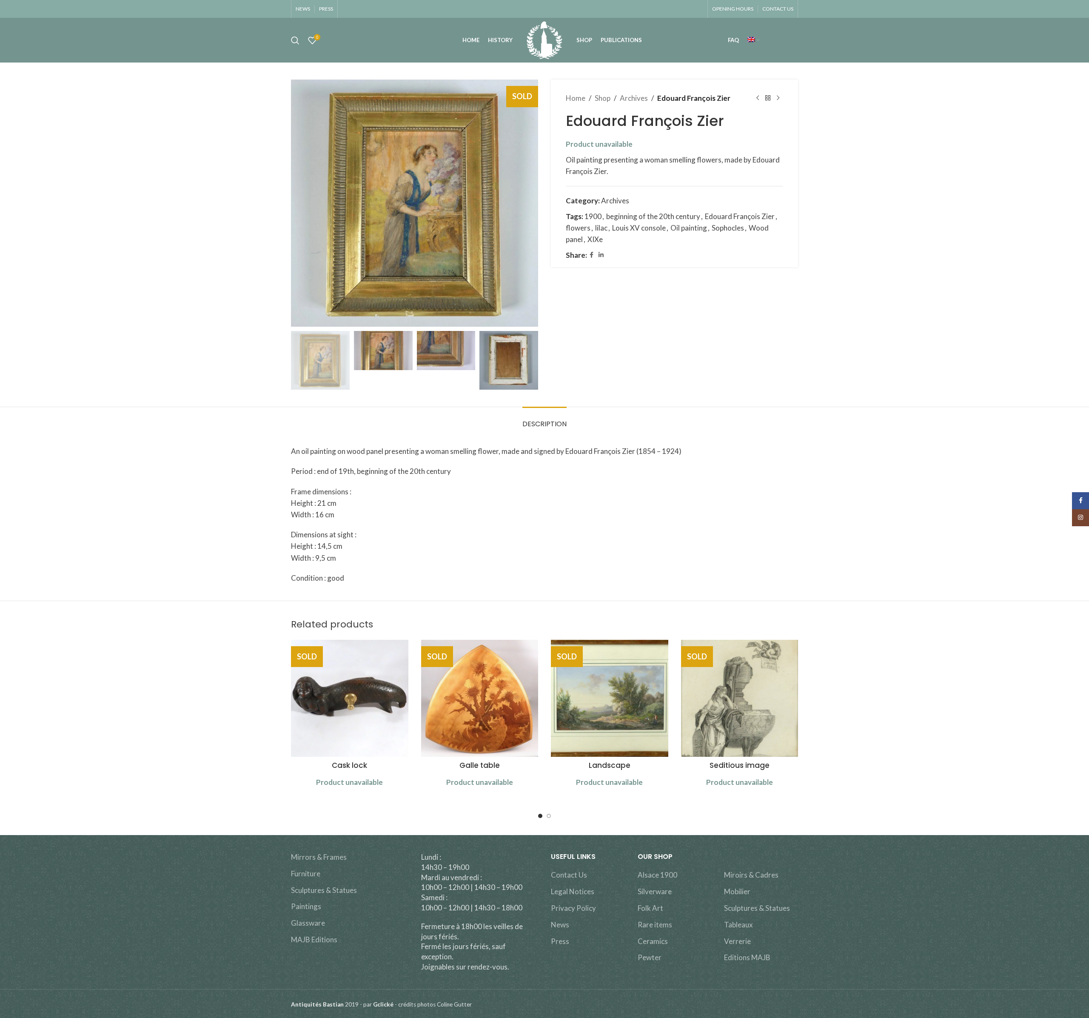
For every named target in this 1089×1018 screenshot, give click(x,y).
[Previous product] (758, 98)
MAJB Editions (314, 939)
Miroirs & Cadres (751, 874)
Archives (634, 98)
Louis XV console (639, 227)
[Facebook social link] (591, 255)
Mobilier (737, 891)
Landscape (609, 765)
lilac (601, 227)
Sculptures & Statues (324, 890)
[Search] (295, 40)
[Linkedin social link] (601, 255)
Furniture (305, 873)
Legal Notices (572, 891)
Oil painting (688, 227)
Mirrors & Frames (319, 857)
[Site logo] (544, 39)
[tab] (544, 420)
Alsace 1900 (657, 874)
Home (575, 98)
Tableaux (738, 924)
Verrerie (737, 941)
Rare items (655, 924)
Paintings (306, 906)
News (560, 924)
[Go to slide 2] (549, 816)
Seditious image (740, 765)
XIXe (595, 239)
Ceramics (653, 941)
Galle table (479, 765)
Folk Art (650, 908)
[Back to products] (768, 98)
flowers (578, 227)
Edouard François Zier (740, 216)
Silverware (655, 891)
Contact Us (569, 874)
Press (560, 941)
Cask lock (349, 765)
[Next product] (778, 98)
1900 (593, 216)
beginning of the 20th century (653, 216)
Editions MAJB (747, 957)
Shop (602, 98)
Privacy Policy (573, 908)
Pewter (649, 957)
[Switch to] (753, 40)
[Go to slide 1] (540, 816)
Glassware (308, 922)
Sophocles (728, 227)
